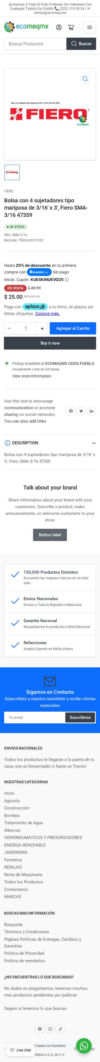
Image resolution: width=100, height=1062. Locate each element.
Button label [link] (50, 534)
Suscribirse (80, 717)
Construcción (16, 808)
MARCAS (12, 896)
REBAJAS (13, 867)
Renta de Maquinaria (23, 874)
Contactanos (16, 889)
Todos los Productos (23, 881)
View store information (31, 376)
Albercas (12, 830)
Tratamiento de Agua (23, 822)
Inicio (9, 793)
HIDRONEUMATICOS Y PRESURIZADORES (43, 837)
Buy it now (50, 343)
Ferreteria (13, 859)
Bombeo (12, 815)
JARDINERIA (16, 852)
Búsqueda (13, 924)
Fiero (8, 191)
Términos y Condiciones (26, 931)
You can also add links (25, 421)
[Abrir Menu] (90, 27)
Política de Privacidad (24, 953)
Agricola (12, 800)
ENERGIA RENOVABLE (25, 845)
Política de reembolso (24, 960)
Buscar (85, 43)
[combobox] (50, 44)
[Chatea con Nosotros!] (84, 1046)
